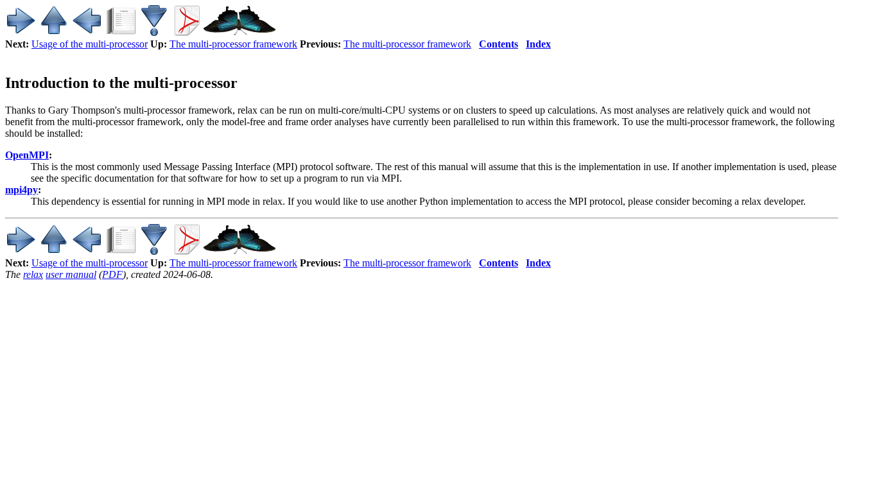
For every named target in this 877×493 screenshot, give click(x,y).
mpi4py (21, 189)
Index (538, 44)
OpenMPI (27, 155)
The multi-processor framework (233, 44)
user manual (71, 274)
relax (33, 274)
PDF (112, 274)
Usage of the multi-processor (89, 44)
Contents (498, 44)
